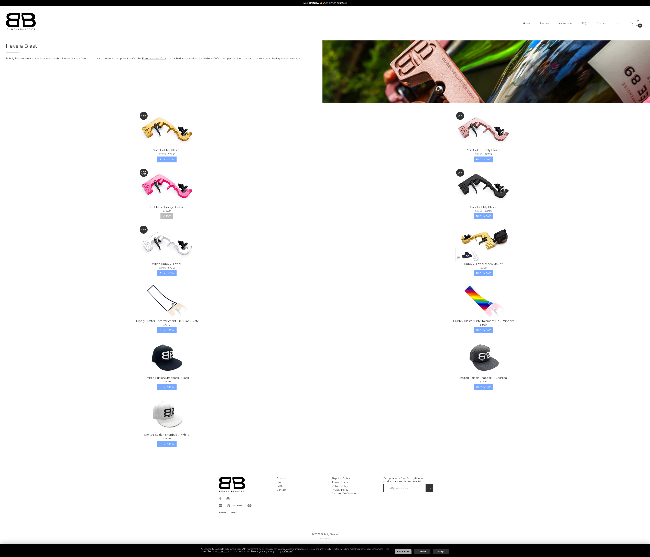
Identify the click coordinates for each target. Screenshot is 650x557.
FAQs (584, 23)
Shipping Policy (341, 478)
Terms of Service (341, 482)
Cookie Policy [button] (223, 551)
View (167, 216)
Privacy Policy (340, 489)
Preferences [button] (287, 551)
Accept (441, 551)
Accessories (565, 23)
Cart (635, 24)
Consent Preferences (344, 493)
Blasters (544, 23)
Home (526, 23)
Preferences (403, 551)
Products (282, 478)
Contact (601, 23)
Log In (619, 23)
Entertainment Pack (154, 58)
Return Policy (340, 486)
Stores (280, 482)
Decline (422, 551)
